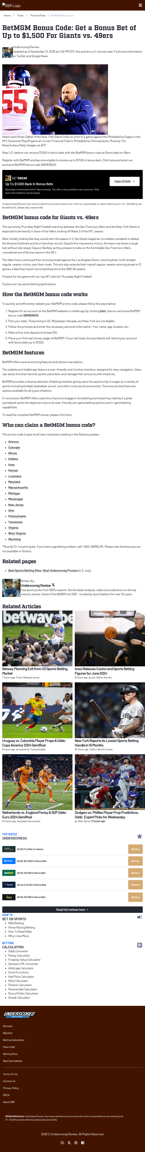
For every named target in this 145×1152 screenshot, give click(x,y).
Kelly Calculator (18, 980)
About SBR (9, 1102)
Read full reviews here (70, 909)
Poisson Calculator (20, 985)
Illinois (12, 453)
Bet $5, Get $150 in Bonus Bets (31, 873)
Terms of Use (10, 1074)
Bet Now (135, 849)
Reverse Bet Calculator (22, 989)
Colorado (14, 447)
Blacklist (7, 1032)
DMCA (6, 1095)
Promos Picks (38, 15)
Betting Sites (10, 1053)
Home (7, 15)
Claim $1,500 (122, 181)
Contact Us (9, 1081)
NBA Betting (16, 923)
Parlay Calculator (19, 955)
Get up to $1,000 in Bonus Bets (31, 884)
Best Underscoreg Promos (60, 570)
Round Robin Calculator (23, 993)
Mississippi (15, 499)
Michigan (14, 493)
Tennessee (15, 522)
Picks (20, 15)
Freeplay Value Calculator (24, 959)
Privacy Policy (11, 1088)
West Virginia (17, 533)
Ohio (11, 510)
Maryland (14, 482)
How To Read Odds (20, 931)
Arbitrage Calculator (21, 968)
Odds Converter (18, 951)
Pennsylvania (17, 516)
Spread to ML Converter (23, 963)
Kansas (13, 470)
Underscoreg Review (26, 47)
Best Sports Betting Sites (24, 570)
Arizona (13, 441)
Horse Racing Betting (21, 927)
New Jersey (16, 505)
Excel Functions (18, 972)
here (103, 311)
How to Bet (9, 1046)
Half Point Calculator (21, 976)
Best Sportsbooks (12, 1060)
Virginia (13, 527)
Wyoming (14, 539)
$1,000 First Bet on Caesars (30, 849)
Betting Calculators (13, 1039)
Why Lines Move (18, 936)
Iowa (11, 464)
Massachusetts (18, 487)
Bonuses (7, 1026)
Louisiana (14, 476)
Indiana (13, 459)
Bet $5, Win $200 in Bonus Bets (32, 861)
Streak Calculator (19, 997)
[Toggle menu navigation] (140, 5)
